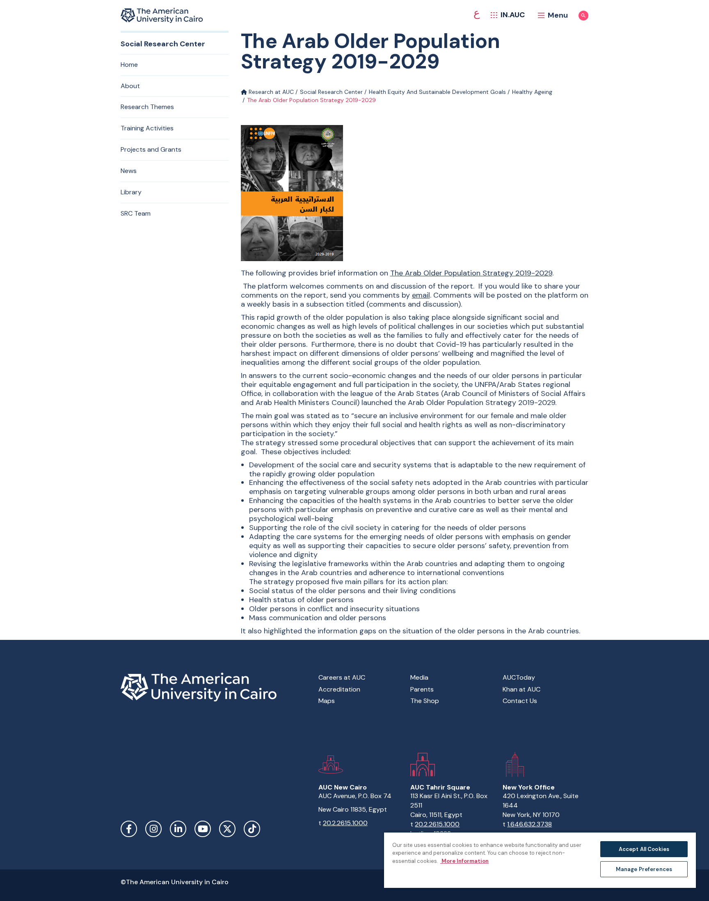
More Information (464, 861)
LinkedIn (178, 829)
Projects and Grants (151, 149)
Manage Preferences (644, 869)
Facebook (129, 829)
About (130, 86)
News (129, 170)
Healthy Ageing (532, 92)
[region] (540, 860)
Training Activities (147, 128)
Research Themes (147, 106)
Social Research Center (331, 92)
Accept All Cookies (644, 849)
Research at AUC (270, 92)
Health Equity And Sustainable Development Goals (437, 92)
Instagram (153, 829)
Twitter (227, 829)
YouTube (202, 829)
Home (129, 64)
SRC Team (136, 213)
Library (131, 192)
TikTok (252, 829)
